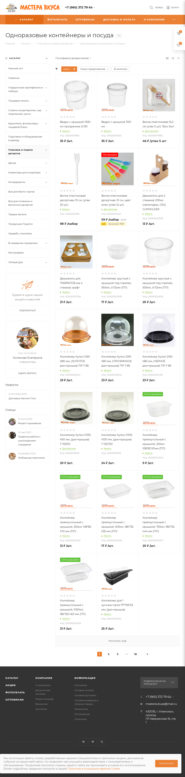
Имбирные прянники (31, 457)
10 (135, 654)
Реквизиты (81, 709)
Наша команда (44, 698)
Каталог (12, 678)
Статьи (10, 410)
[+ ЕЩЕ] (174, 19)
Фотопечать (15, 692)
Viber (102, 742)
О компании (43, 685)
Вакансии (41, 703)
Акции (10, 685)
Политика (80, 719)
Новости (11, 385)
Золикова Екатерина (27, 357)
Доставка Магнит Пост (22, 398)
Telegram (92, 742)
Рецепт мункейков (29, 423)
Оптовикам (14, 699)
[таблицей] (178, 58)
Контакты (41, 709)
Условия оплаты (84, 690)
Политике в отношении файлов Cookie (94, 768)
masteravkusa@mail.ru (161, 704)
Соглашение (82, 714)
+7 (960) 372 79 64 (78, 7)
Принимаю (166, 763)
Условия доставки (85, 695)
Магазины (80, 685)
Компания (43, 678)
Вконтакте (83, 742)
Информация (85, 678)
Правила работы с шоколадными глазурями (29, 440)
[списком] (172, 58)
